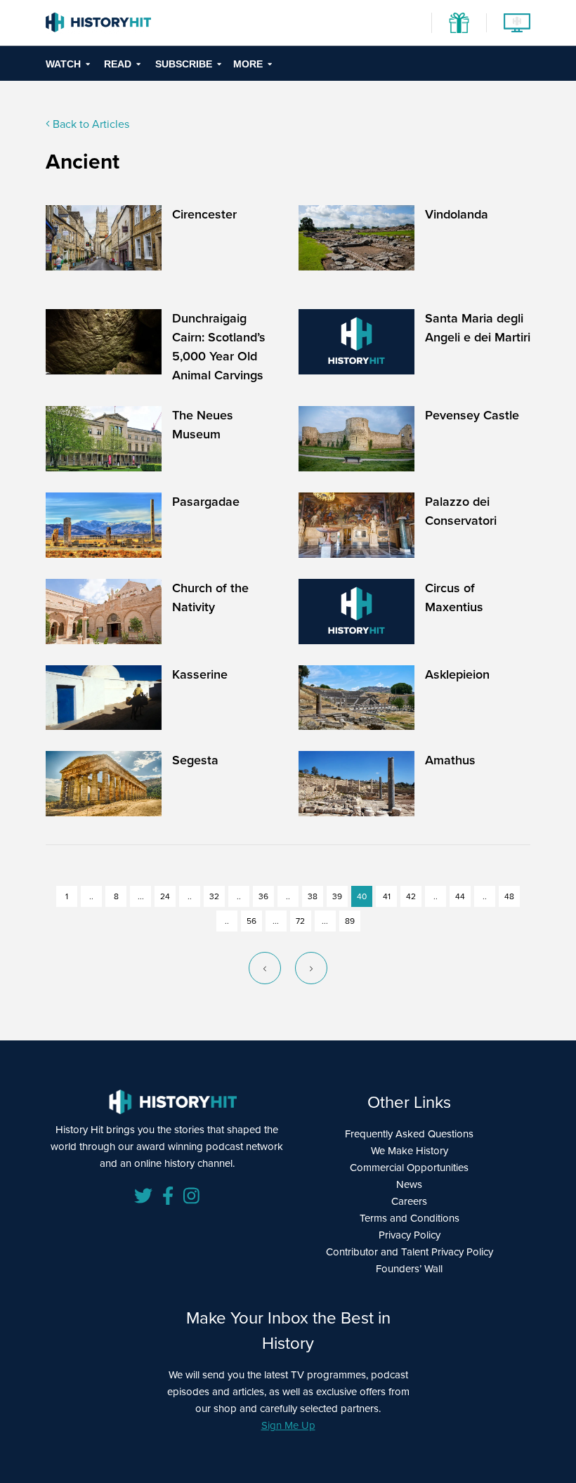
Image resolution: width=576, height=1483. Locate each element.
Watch (63, 64)
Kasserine (200, 674)
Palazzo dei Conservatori (461, 511)
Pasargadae (206, 501)
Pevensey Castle (472, 415)
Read (117, 64)
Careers (409, 1201)
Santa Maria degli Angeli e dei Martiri (477, 327)
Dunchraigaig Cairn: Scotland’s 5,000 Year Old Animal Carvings (219, 346)
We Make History (409, 1150)
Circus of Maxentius (454, 597)
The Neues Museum (202, 424)
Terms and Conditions (409, 1218)
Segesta (195, 760)
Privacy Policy (409, 1235)
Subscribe (183, 64)
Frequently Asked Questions (409, 1134)
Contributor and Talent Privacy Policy (409, 1252)
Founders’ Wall (409, 1268)
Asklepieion (457, 674)
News (409, 1184)
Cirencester (204, 214)
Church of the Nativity (210, 597)
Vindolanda (456, 214)
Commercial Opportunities (409, 1167)
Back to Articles (89, 124)
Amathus (450, 760)
